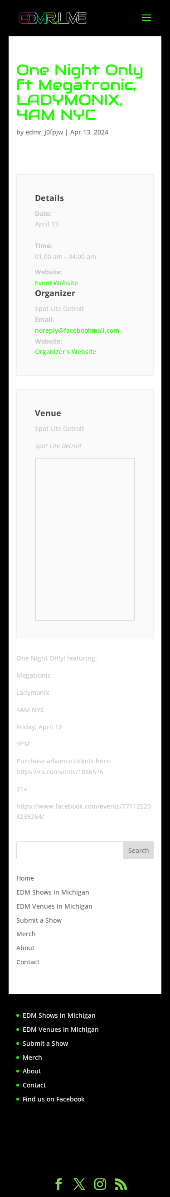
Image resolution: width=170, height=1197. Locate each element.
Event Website (56, 282)
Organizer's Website (65, 351)
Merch (26, 933)
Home (25, 878)
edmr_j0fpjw (44, 132)
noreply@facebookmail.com (77, 330)
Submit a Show (39, 920)
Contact (27, 962)
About (25, 947)
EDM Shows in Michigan (52, 892)
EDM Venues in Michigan (54, 906)
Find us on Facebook (54, 1099)
